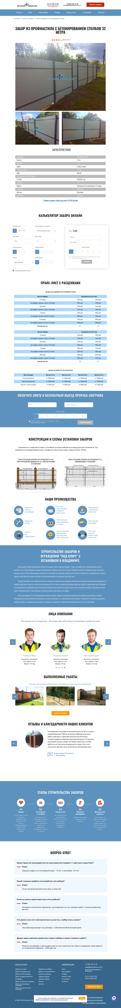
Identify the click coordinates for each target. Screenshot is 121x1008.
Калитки (41, 984)
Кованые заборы (44, 979)
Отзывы (57, 12)
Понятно (82, 998)
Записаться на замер (94, 987)
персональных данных (78, 258)
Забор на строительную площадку (23, 988)
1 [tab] (56, 667)
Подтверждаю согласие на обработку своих (85, 257)
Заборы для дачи (20, 969)
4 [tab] (64, 667)
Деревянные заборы (45, 969)
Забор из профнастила (22, 971)
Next (108, 642)
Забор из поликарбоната (47, 971)
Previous (13, 642)
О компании (87, 12)
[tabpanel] (29, 646)
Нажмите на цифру (86, 247)
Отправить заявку (85, 422)
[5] (98, 251)
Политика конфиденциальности (92, 997)
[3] (87, 251)
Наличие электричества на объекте (22, 270)
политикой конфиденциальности (59, 1000)
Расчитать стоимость (95, 4)
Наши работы (43, 12)
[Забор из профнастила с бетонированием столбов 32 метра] (60, 77)
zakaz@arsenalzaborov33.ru (72, 5)
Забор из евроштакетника (24, 976)
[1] (77, 251)
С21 (24, 230)
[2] (82, 251)
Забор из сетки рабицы (22, 974)
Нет (37, 251)
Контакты (101, 12)
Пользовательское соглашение (92, 1000)
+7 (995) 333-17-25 (72, 4)
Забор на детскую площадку (24, 981)
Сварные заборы (44, 976)
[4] (93, 251)
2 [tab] (59, 667)
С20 (19, 230)
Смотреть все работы (60, 713)
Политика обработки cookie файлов (94, 1003)
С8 (14, 230)
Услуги (19, 12)
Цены (30, 12)
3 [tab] (61, 667)
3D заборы (18, 979)
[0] (71, 251)
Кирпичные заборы (45, 974)
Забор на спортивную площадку (22, 984)
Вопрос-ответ (71, 12)
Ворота (41, 981)
